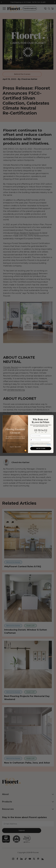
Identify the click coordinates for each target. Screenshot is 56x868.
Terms (31, 445)
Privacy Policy (49, 444)
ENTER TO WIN (40, 448)
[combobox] (32, 439)
